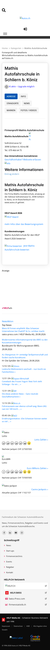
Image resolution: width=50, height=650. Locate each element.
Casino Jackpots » (39, 489)
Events (9, 561)
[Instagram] (22, 533)
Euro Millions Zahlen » (37, 468)
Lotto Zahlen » (41, 439)
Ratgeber (10, 567)
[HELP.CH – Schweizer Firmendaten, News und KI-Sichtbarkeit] (26, 586)
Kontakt (9, 572)
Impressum (6, 626)
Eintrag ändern (12, 174)
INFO (23, 96)
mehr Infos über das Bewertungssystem (24, 224)
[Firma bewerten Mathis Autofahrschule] (13, 245)
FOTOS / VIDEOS (29, 110)
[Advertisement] (21, 288)
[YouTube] (16, 533)
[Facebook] (4, 533)
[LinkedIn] (10, 533)
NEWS (27, 103)
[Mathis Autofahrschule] (14, 216)
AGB (28, 626)
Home (5, 48)
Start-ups (10, 550)
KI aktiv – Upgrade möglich (21, 86)
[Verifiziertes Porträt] (30, 136)
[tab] (4, 321)
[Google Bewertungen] (35, 638)
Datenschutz (18, 626)
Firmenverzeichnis (14, 556)
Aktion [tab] (10, 321)
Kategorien (16, 48)
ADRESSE (11, 96)
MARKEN (11, 110)
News (8, 545)
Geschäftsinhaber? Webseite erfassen (23, 159)
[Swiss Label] (16, 638)
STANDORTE (13, 103)
